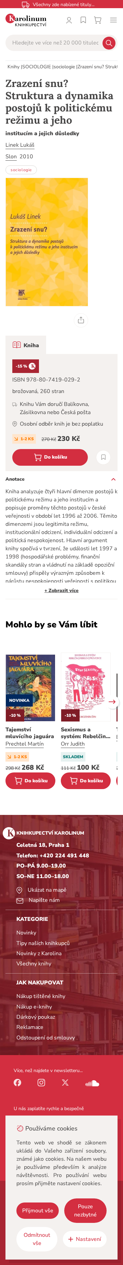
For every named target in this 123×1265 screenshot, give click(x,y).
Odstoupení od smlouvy (45, 1037)
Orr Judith (73, 744)
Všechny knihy (33, 963)
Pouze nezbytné (85, 1210)
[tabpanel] (61, 412)
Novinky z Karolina (39, 953)
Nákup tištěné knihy (40, 996)
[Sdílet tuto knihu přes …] (81, 320)
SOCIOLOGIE (36, 67)
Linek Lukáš (20, 145)
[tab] (25, 345)
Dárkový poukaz (35, 1017)
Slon (11, 156)
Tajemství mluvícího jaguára (29, 733)
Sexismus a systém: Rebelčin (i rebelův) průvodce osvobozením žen (84, 733)
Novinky (26, 933)
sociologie (64, 67)
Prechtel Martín (24, 744)
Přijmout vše (37, 1210)
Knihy (13, 67)
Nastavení (88, 1239)
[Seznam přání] (83, 20)
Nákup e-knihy (34, 1007)
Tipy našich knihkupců (43, 943)
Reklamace (29, 1027)
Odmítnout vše (37, 1239)
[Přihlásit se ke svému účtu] (69, 20)
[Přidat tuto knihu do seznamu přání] (103, 457)
